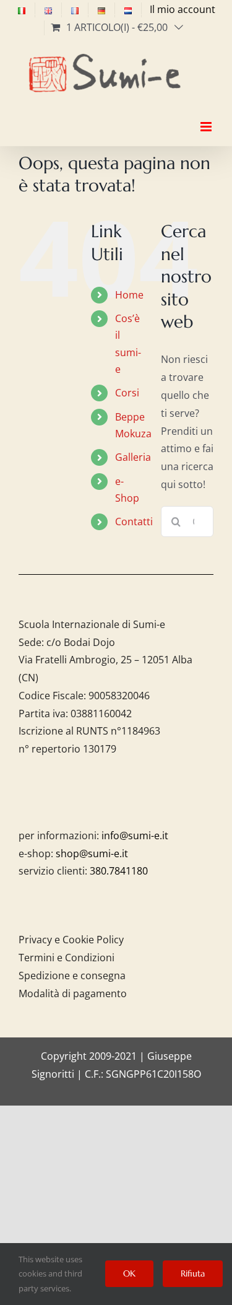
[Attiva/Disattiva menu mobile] (206, 115)
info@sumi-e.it (134, 835)
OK (129, 1273)
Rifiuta (193, 1273)
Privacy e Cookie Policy (71, 939)
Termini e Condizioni (66, 957)
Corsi (127, 392)
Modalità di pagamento (73, 993)
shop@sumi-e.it (92, 853)
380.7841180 (119, 871)
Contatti (134, 521)
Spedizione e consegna (72, 975)
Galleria (133, 457)
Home (129, 295)
